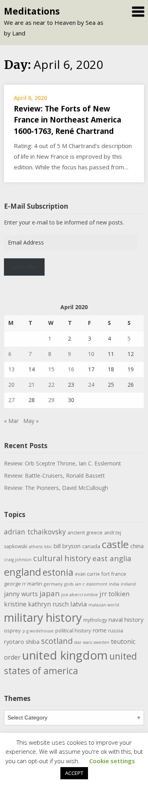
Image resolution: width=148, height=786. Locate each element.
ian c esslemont (91, 584)
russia (115, 630)
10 (91, 354)
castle (115, 544)
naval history (126, 619)
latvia (78, 603)
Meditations (32, 11)
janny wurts (21, 594)
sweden (101, 642)
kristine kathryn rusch (36, 604)
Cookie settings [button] (112, 761)
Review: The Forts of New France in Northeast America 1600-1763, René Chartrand (67, 120)
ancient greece (85, 532)
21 (31, 384)
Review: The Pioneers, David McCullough (56, 487)
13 (11, 369)
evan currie (87, 574)
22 (51, 384)
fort (105, 574)
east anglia (111, 558)
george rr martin (23, 583)
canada (91, 546)
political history (73, 630)
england (22, 572)
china (137, 546)
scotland (57, 640)
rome (100, 630)
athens (36, 546)
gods (68, 584)
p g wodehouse (38, 631)
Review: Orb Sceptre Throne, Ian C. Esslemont (62, 463)
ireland (128, 584)
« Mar (11, 421)
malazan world (103, 605)
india (114, 584)
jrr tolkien (114, 593)
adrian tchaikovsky (35, 531)
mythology (95, 620)
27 (11, 400)
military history (43, 617)
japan (49, 593)
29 (51, 400)
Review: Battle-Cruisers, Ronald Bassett (54, 475)
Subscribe (24, 267)
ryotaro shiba (21, 641)
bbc (48, 546)
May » (31, 421)
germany (53, 584)
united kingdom (65, 655)
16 (71, 369)
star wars (83, 642)
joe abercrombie (79, 594)
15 (51, 369)
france (118, 574)
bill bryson (67, 546)
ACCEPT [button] (74, 773)
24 (91, 384)
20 (11, 384)
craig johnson (18, 559)
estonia (58, 572)
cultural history (62, 558)
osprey (12, 630)
